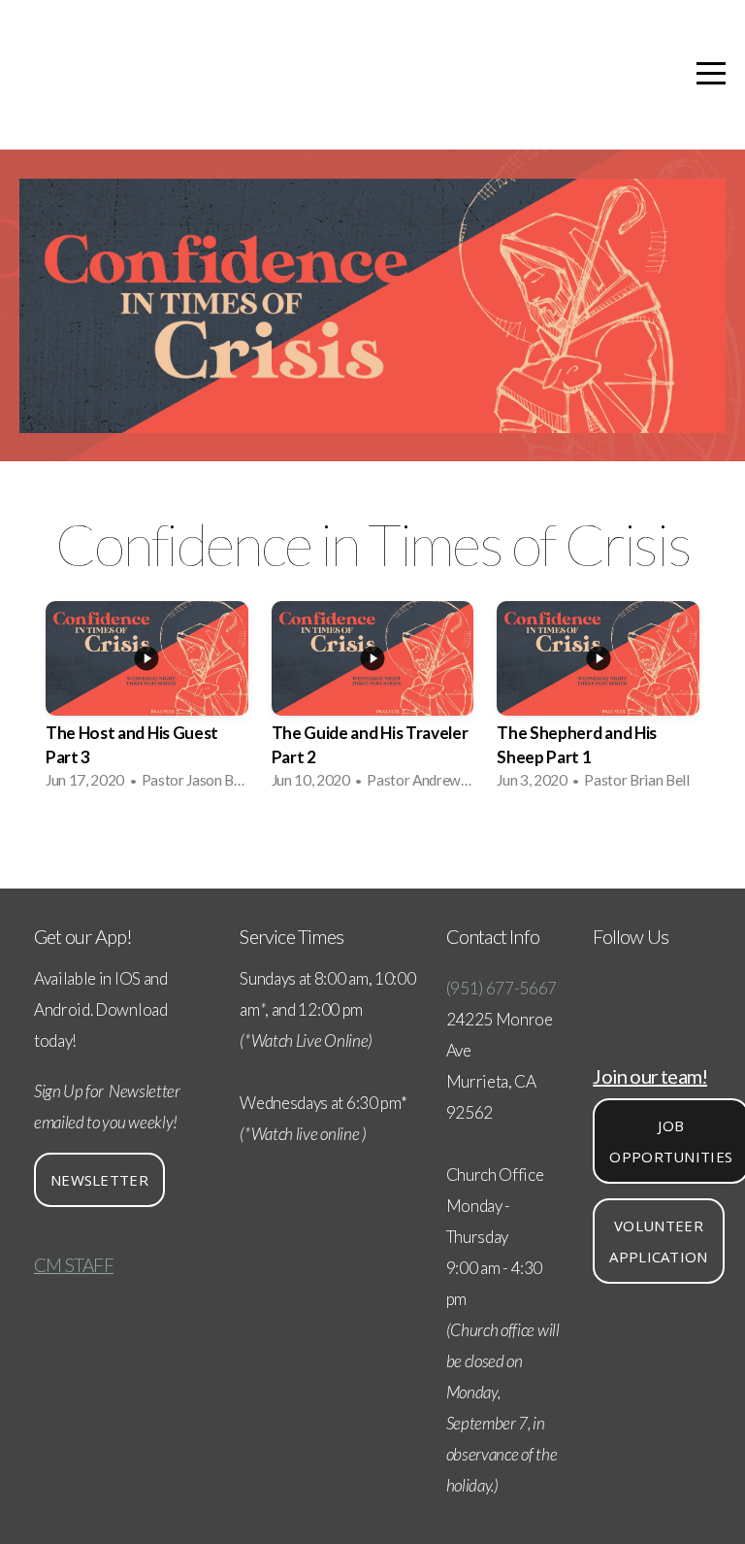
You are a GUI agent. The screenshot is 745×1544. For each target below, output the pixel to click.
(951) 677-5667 (502, 988)
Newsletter (99, 1180)
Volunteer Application (658, 1241)
